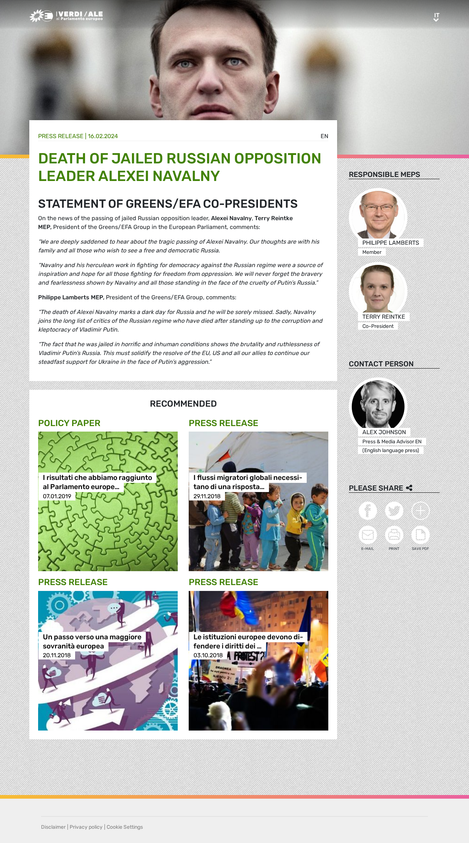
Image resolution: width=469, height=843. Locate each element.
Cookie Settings (125, 827)
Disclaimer (53, 827)
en (324, 136)
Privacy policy (86, 827)
